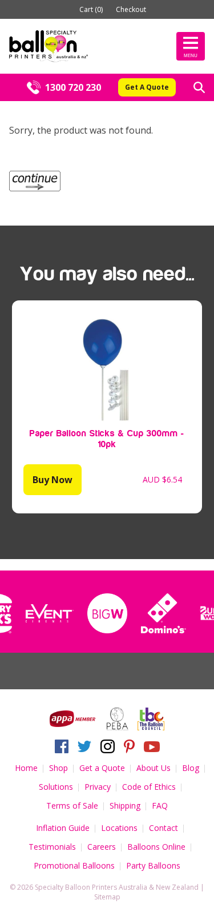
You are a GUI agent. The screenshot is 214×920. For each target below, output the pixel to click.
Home (26, 767)
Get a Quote (102, 767)
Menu (190, 55)
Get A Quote (147, 87)
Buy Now (52, 479)
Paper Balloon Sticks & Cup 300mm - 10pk (107, 438)
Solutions (56, 786)
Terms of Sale (72, 805)
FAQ (160, 805)
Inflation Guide (63, 827)
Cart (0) (91, 9)
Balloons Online (156, 846)
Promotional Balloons (74, 865)
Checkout (131, 9)
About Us (153, 767)
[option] (50, 613)
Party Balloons (153, 865)
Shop (58, 767)
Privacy (97, 786)
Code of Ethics (149, 786)
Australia (133, 887)
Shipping (125, 805)
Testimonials (52, 846)
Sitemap (107, 897)
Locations (119, 827)
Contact (163, 827)
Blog (190, 767)
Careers (101, 846)
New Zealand (177, 887)
